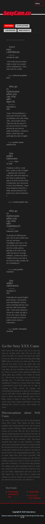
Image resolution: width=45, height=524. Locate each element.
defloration (17, 75)
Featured (9, 26)
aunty (15, 269)
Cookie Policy (34, 492)
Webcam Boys (24, 30)
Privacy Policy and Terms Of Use (13, 494)
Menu (39, 4)
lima (26, 202)
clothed (15, 202)
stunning (9, 331)
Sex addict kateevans (11, 156)
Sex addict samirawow (12, 283)
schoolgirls (23, 329)
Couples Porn (22, 26)
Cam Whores (10, 30)
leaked (21, 142)
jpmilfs (24, 75)
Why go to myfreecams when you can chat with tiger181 (12, 94)
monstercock (11, 145)
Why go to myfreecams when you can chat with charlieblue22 (13, 218)
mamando (10, 272)
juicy (8, 78)
